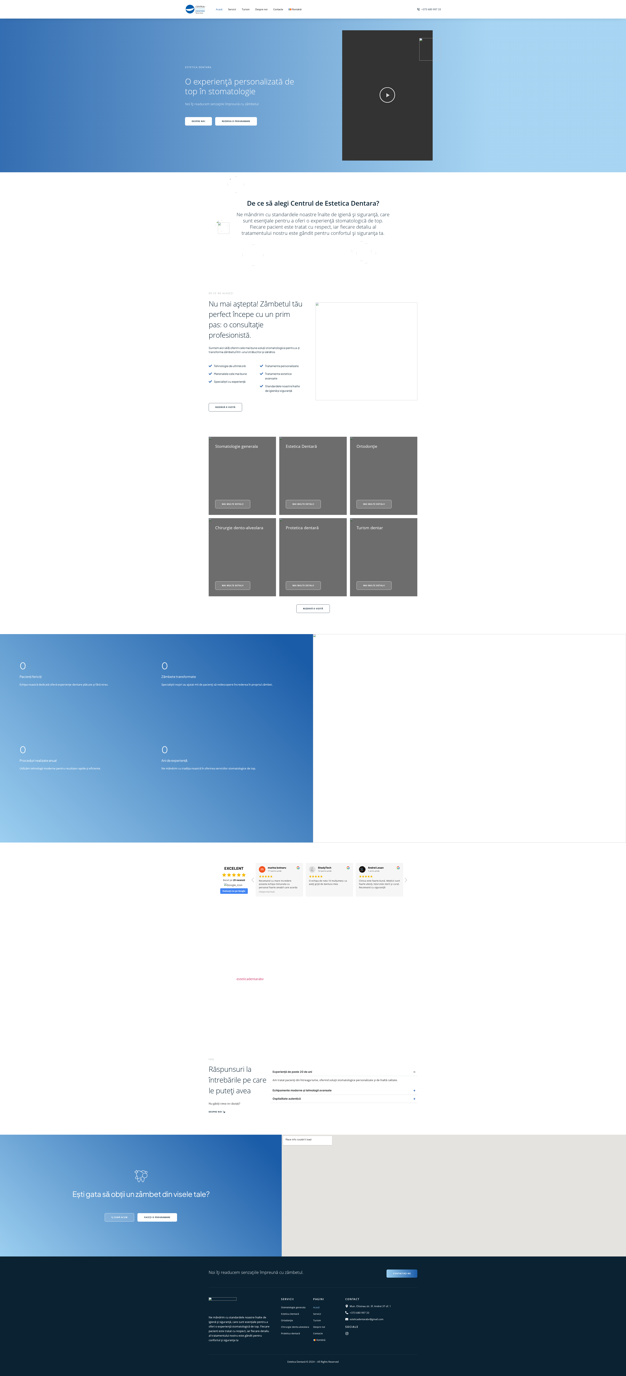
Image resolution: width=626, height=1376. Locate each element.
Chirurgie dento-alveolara (239, 527)
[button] (387, 95)
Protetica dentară (302, 527)
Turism (246, 9)
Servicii (232, 9)
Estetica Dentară (301, 446)
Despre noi (261, 9)
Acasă (219, 9)
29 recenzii (239, 880)
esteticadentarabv (250, 979)
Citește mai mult (367, 891)
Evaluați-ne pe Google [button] (234, 890)
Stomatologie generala (236, 446)
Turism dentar (370, 527)
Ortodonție (367, 446)
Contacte (278, 9)
